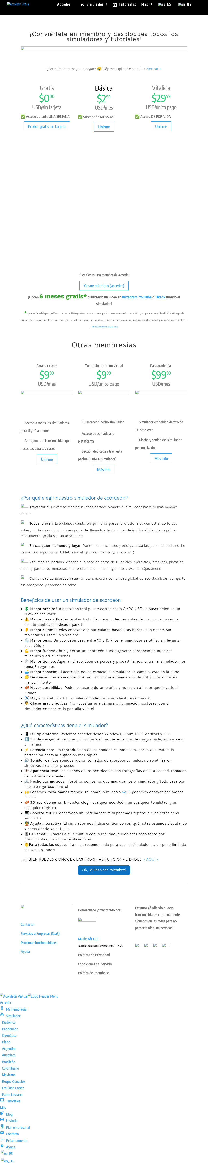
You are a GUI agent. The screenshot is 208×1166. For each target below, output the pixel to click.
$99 (159, 374)
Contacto (27, 924)
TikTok (160, 297)
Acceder (63, 5)
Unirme (104, 126)
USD (36, 107)
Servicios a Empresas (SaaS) (40, 933)
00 (52, 96)
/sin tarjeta (51, 107)
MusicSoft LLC (88, 938)
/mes (108, 107)
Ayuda (25, 951)
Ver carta (154, 69)
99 (108, 96)
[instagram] (148, 945)
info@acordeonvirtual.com (105, 326)
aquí (126, 792)
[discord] (157, 945)
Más (144, 5)
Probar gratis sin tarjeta (47, 126)
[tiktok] (166, 945)
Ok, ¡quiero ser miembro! (104, 869)
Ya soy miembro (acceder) (104, 285)
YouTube (145, 297)
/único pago (166, 107)
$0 (44, 97)
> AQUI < (151, 859)
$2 (101, 98)
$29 (159, 97)
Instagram (129, 297)
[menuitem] (13, 1009)
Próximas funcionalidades (39, 942)
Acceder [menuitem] (5, 1002)
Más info (104, 469)
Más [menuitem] (3, 1107)
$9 (45, 374)
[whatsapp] (139, 945)
